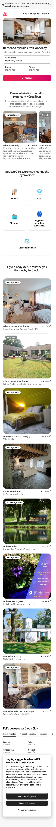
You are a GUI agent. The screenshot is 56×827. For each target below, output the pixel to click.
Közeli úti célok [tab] (9, 734)
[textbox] (15, 69)
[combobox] (27, 60)
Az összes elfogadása (27, 796)
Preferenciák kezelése (27, 810)
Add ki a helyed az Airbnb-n (36, 13)
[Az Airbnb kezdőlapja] (5, 14)
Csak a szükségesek (27, 803)
